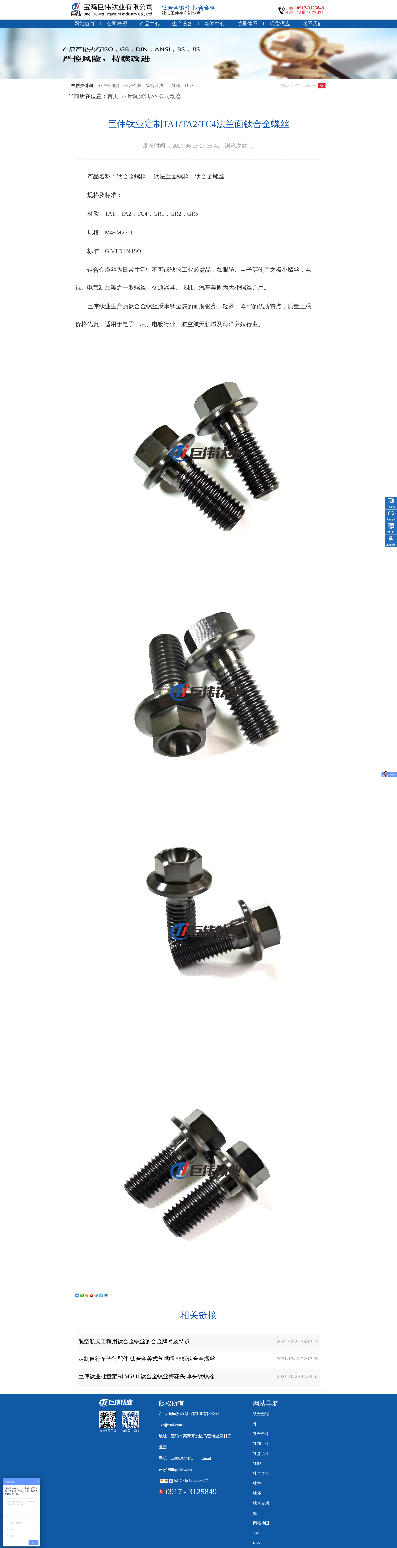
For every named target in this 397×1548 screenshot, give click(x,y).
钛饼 (257, 1483)
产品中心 (149, 24)
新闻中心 (215, 24)
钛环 (189, 85)
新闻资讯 (138, 96)
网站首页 (84, 24)
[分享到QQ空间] (87, 1295)
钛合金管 (261, 1473)
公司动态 (170, 96)
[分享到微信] (82, 1295)
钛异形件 (261, 1453)
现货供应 (280, 24)
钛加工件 (261, 1443)
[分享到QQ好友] (106, 1295)
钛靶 (176, 85)
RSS (256, 1543)
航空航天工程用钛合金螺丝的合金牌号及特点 (134, 1341)
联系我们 (312, 24)
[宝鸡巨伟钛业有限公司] (111, 9)
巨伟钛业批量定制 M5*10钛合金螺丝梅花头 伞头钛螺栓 (146, 1376)
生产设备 (182, 24)
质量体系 (247, 24)
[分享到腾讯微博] (96, 1295)
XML (257, 1533)
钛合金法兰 (157, 85)
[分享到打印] (101, 1295)
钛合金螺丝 (261, 1508)
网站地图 (261, 1523)
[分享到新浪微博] (92, 1295)
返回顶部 (390, 545)
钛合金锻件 (109, 85)
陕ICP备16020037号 (191, 1480)
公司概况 (117, 24)
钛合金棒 (133, 85)
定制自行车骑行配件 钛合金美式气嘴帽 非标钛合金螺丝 (146, 1359)
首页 (112, 96)
